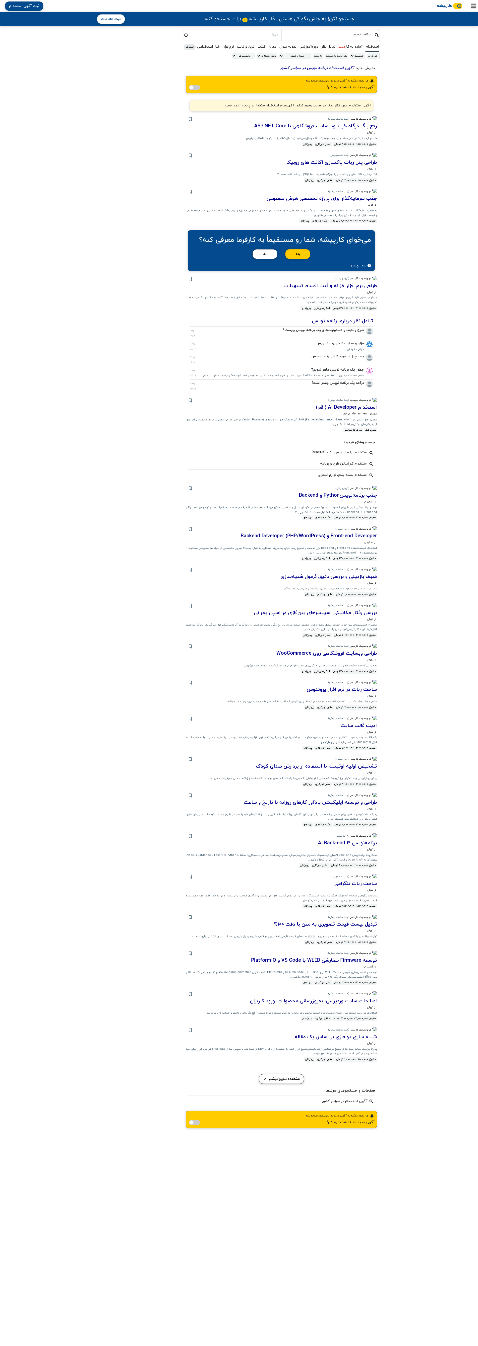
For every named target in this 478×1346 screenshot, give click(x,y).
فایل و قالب (245, 46)
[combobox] (328, 34)
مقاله (272, 46)
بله (298, 254)
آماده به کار (350, 46)
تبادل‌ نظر (328, 46)
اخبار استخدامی (209, 46)
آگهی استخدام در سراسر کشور (344, 1101)
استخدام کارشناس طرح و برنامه (343, 463)
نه (265, 254)
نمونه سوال (288, 46)
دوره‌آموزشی (308, 46)
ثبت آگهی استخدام (24, 6)
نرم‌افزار (229, 46)
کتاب (261, 46)
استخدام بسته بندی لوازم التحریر (342, 475)
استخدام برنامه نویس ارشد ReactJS (339, 452)
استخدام (372, 46)
